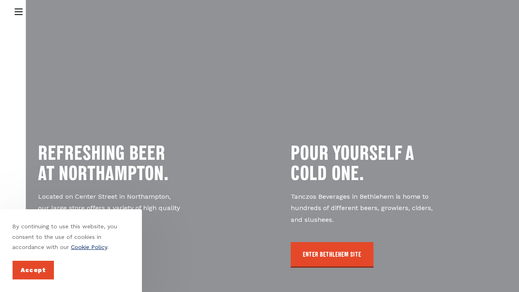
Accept (33, 270)
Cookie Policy (89, 247)
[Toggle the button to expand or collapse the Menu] (19, 10)
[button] (332, 255)
